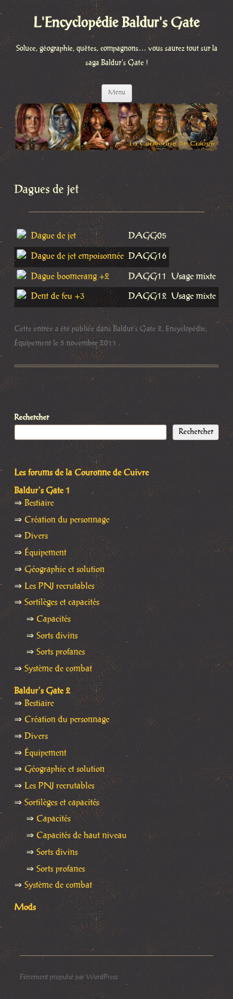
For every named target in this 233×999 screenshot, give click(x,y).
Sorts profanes (60, 652)
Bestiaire (39, 503)
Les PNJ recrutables (59, 586)
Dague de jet (53, 236)
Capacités (53, 619)
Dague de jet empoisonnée (77, 256)
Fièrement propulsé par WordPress (69, 977)
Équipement (32, 343)
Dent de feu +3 (58, 296)
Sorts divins (57, 636)
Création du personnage (66, 520)
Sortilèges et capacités (61, 602)
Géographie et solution (64, 570)
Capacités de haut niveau (81, 836)
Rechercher (31, 417)
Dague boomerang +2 (70, 277)
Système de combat (58, 669)
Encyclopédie (185, 328)
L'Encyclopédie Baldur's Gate (116, 23)
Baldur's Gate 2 (137, 328)
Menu (116, 93)
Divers (36, 536)
